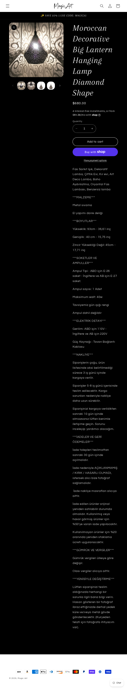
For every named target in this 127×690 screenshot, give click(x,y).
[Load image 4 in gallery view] (51, 86)
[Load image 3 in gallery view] (41, 86)
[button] (8, 6)
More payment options (95, 160)
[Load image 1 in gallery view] (21, 86)
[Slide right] (60, 85)
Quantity (77, 121)
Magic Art (22, 678)
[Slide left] (12, 85)
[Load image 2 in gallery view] (31, 86)
